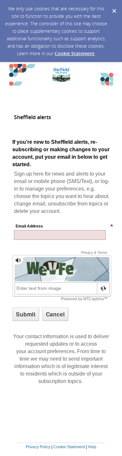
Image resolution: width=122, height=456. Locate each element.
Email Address (29, 226)
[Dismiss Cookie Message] (114, 6)
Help (92, 447)
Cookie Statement (75, 53)
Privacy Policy (38, 447)
